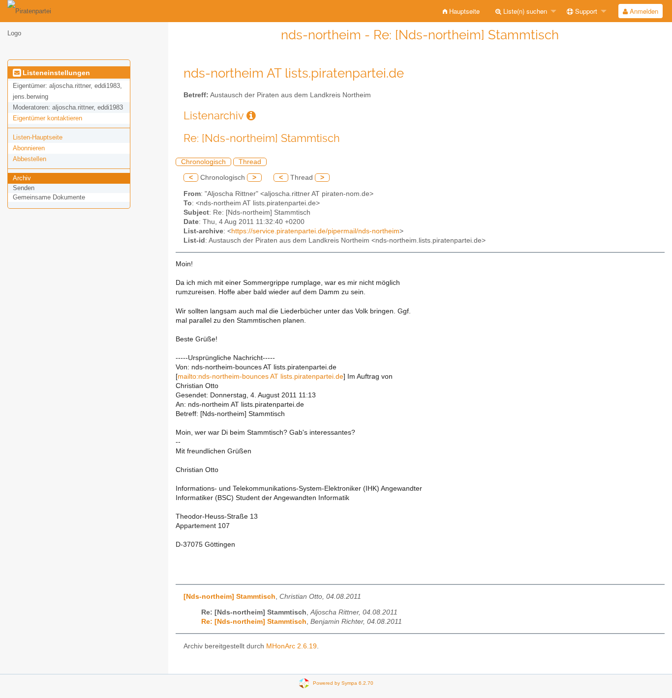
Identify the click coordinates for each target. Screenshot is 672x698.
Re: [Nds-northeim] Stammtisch (253, 621)
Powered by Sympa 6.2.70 (343, 683)
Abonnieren (29, 148)
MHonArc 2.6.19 (291, 646)
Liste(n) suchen (524, 11)
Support (585, 11)
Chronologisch (203, 162)
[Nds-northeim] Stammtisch (229, 596)
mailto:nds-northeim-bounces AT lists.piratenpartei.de (260, 376)
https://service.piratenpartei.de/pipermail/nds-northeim (315, 231)
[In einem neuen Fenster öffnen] (251, 116)
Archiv (22, 178)
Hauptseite (463, 11)
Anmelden (643, 11)
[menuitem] (461, 11)
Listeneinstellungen (55, 73)
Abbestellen (29, 159)
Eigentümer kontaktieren (47, 118)
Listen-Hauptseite (37, 137)
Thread (250, 162)
